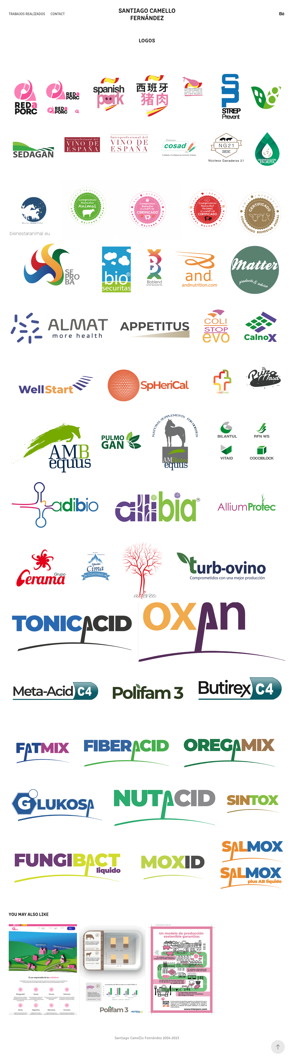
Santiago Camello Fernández (148, 13)
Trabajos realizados (27, 13)
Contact (58, 13)
